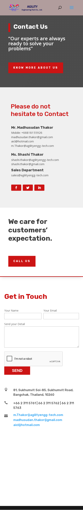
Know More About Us (35, 67)
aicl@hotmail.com (26, 425)
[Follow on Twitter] (28, 188)
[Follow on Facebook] (16, 188)
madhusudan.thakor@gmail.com (37, 420)
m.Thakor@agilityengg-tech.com (38, 415)
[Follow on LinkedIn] (39, 188)
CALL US (21, 261)
